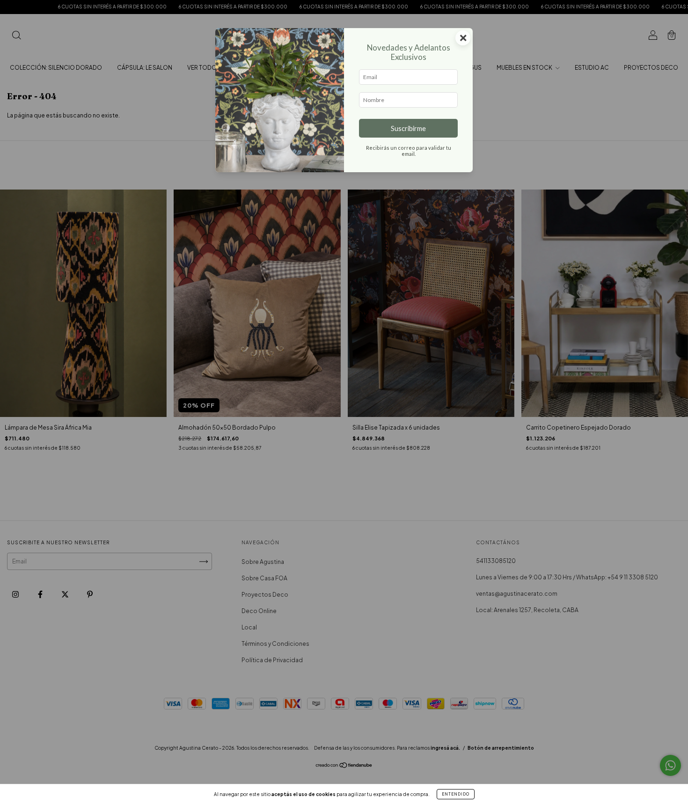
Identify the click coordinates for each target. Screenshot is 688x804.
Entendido (455, 794)
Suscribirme (408, 128)
